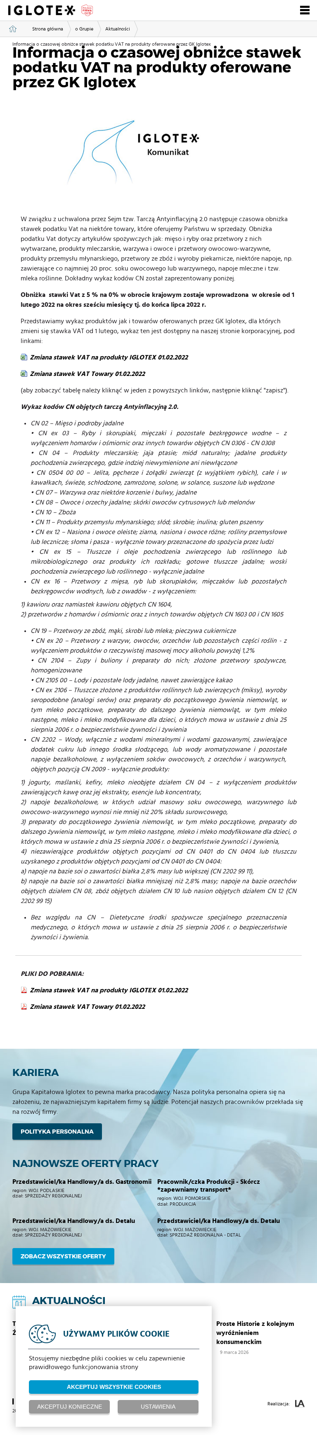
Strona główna (47, 28)
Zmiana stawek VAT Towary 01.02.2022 (87, 374)
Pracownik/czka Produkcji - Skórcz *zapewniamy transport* (208, 1185)
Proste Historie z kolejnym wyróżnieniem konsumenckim (255, 1333)
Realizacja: (279, 1403)
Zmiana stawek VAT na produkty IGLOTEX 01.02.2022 (109, 357)
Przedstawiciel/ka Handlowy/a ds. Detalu (218, 1221)
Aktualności (117, 28)
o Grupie (84, 28)
